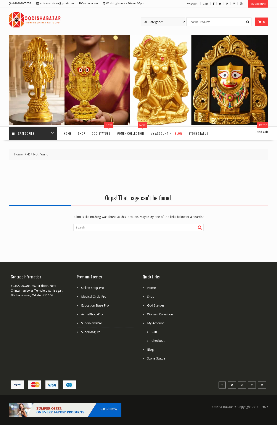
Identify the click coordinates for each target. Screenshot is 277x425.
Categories (26, 133)
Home (67, 133)
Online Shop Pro (92, 288)
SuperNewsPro (91, 323)
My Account (258, 4)
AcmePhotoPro (92, 314)
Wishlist (192, 4)
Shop (81, 133)
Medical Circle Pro (93, 296)
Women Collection (130, 133)
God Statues (101, 133)
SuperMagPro (90, 332)
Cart (205, 4)
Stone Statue (198, 133)
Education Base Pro (95, 305)
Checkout (158, 341)
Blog (178, 133)
